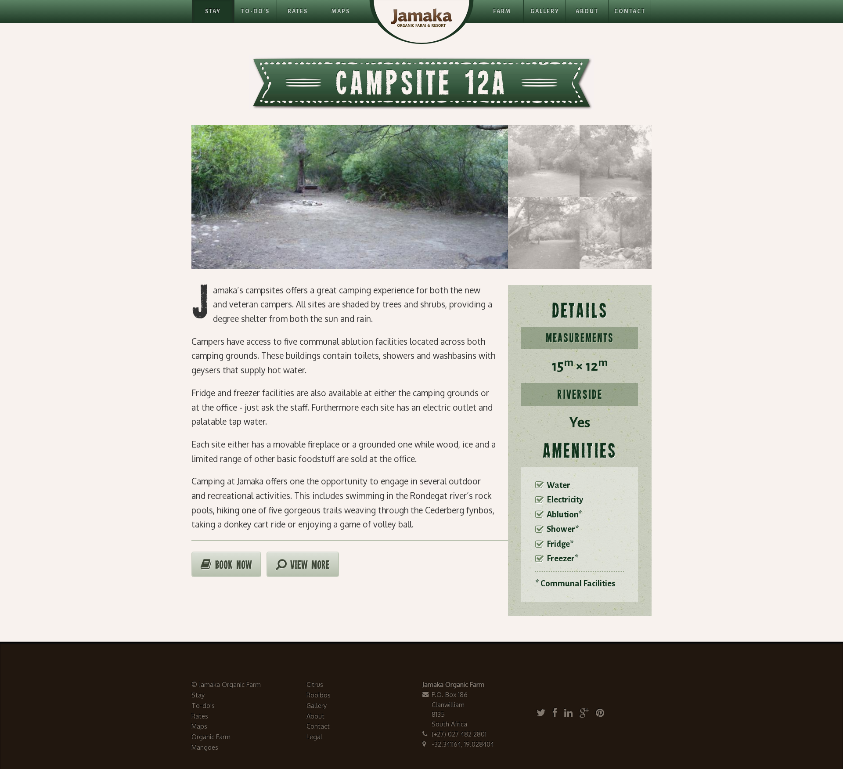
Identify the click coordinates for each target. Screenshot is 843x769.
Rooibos (318, 695)
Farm (502, 11)
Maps (340, 11)
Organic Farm (211, 736)
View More (308, 565)
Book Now (232, 565)
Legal (314, 736)
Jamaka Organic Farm (230, 684)
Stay (213, 11)
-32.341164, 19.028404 (463, 744)
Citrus (314, 684)
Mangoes (204, 747)
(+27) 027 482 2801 (459, 734)
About (587, 11)
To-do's (203, 705)
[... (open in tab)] (543, 712)
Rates (298, 11)
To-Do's (255, 11)
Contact (629, 11)
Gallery (544, 11)
